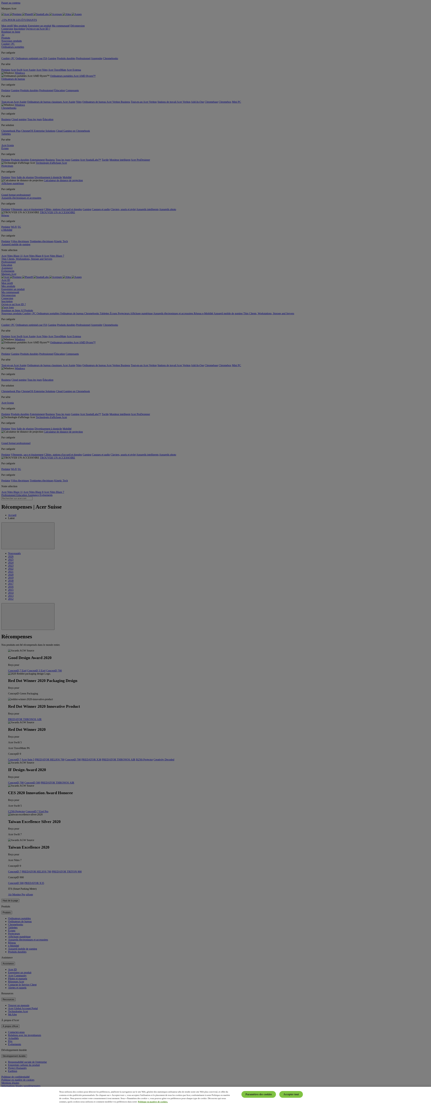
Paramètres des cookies (258, 1094)
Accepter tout (291, 1094)
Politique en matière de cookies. (153, 1101)
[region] (215, 1096)
